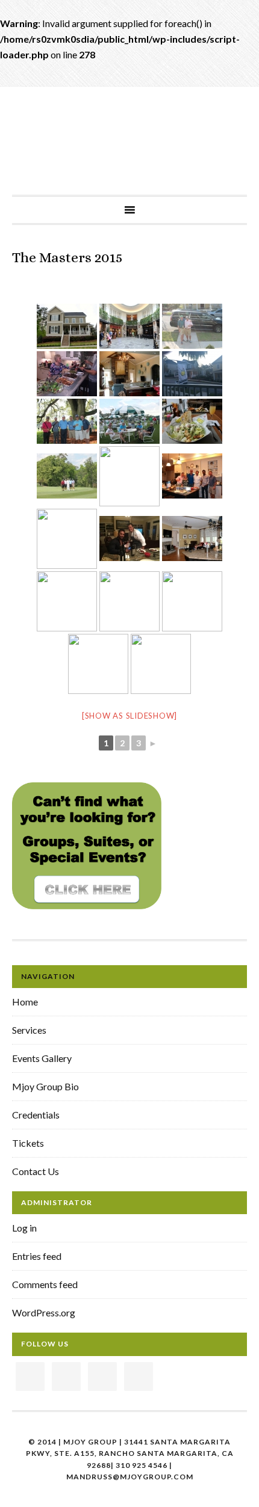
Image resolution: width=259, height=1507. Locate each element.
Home (25, 1001)
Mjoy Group (129, 126)
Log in (24, 1227)
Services (29, 1030)
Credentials (36, 1114)
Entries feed (36, 1256)
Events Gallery (42, 1058)
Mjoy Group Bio (45, 1086)
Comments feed (45, 1284)
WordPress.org (43, 1312)
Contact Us (35, 1171)
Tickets (28, 1143)
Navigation (48, 976)
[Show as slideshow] (129, 715)
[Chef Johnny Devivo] (129, 538)
